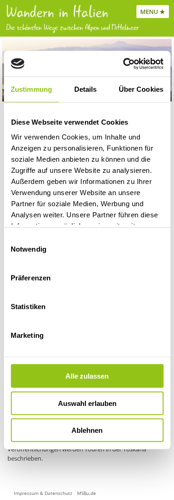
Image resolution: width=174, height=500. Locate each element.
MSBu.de (86, 493)
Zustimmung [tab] (31, 89)
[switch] (150, 278)
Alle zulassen (87, 376)
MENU (149, 11)
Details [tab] (85, 89)
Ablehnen (87, 430)
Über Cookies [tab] (141, 89)
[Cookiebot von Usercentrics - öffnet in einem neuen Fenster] (123, 63)
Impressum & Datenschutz (43, 493)
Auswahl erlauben (87, 403)
